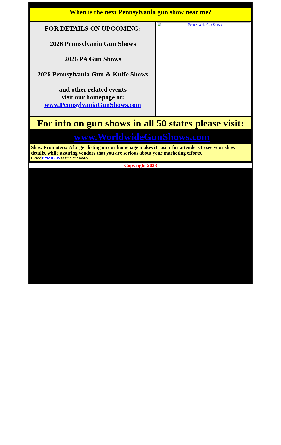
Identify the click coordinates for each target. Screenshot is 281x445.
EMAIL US (51, 158)
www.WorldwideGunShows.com (142, 136)
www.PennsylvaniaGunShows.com (92, 104)
